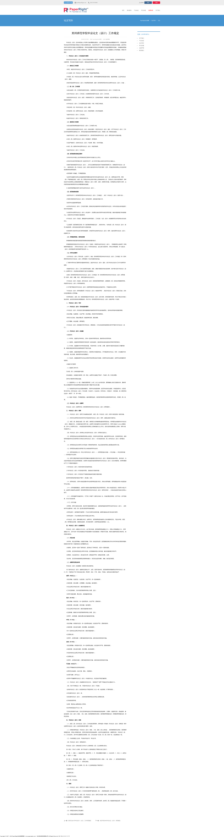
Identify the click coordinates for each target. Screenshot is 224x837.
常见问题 (143, 10)
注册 (156, 2)
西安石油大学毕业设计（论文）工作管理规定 (79, 820)
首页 (123, 10)
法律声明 (141, 48)
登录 (148, 2)
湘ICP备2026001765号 (64, 836)
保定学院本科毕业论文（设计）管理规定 (110, 820)
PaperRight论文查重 (76, 10)
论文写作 (153, 20)
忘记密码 (141, 2)
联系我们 (141, 50)
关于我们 (158, 10)
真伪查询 (129, 10)
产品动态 (136, 10)
